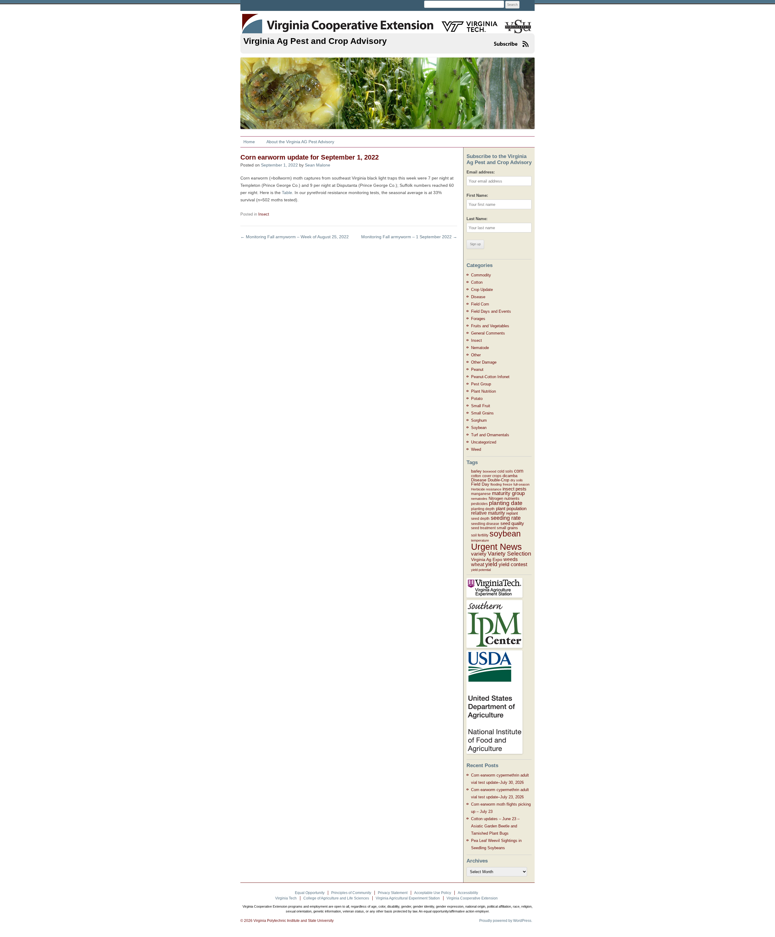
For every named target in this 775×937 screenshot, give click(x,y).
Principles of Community (351, 893)
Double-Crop (498, 480)
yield (491, 564)
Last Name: (477, 218)
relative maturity (488, 513)
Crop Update (482, 289)
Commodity (481, 275)
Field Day (480, 484)
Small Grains (482, 413)
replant (512, 513)
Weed (476, 449)
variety (478, 554)
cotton (476, 476)
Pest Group (481, 384)
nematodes (479, 498)
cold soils (505, 471)
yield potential (481, 570)
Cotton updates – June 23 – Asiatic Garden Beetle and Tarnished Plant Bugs (495, 826)
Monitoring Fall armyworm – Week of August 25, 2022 (294, 236)
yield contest (513, 564)
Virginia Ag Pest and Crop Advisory (315, 41)
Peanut (477, 369)
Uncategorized (483, 442)
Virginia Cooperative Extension (472, 898)
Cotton (477, 282)
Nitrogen (496, 498)
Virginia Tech (286, 898)
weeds (510, 559)
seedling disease (485, 524)
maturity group (508, 493)
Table (287, 192)
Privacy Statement (392, 893)
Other (476, 355)
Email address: (481, 172)
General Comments (488, 333)
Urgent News (496, 547)
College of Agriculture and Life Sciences (336, 898)
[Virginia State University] (516, 22)
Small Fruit (480, 406)
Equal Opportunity (310, 893)
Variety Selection (509, 553)
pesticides (479, 504)
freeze (507, 484)
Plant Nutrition (483, 391)
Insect (263, 214)
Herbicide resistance (486, 489)
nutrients (511, 498)
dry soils (516, 480)
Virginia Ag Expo (486, 559)
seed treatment (483, 528)
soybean (505, 533)
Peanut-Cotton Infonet (490, 376)
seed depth (480, 518)
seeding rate (506, 518)
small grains (507, 528)
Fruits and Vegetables (490, 326)
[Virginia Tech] (466, 22)
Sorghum (479, 420)
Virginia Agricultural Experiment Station (408, 898)
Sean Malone (317, 165)
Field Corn (480, 304)
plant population (511, 508)
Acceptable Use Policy (432, 893)
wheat (477, 564)
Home (249, 141)
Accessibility (468, 893)
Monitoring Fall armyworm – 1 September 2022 (409, 236)
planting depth (483, 509)
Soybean (478, 427)
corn (518, 470)
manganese (481, 494)
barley (476, 471)
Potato (477, 398)
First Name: (477, 195)
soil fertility (479, 535)
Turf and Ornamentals (490, 435)
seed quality (512, 523)
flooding (496, 484)
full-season (521, 484)
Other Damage (483, 362)
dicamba (510, 475)
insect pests (514, 488)
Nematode (480, 347)
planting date (506, 503)
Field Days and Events (491, 311)
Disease (478, 297)
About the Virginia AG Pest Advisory (300, 141)
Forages (478, 318)
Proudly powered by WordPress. (505, 921)
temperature (480, 540)
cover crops (491, 476)
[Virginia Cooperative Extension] (251, 20)
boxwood (489, 471)
